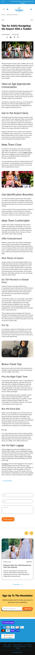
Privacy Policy (28, 644)
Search (10, 644)
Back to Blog (8, 481)
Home (3, 14)
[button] (4, 9)
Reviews (18, 648)
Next (32, 20)
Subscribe (27, 609)
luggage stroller (27, 152)
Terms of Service (7, 646)
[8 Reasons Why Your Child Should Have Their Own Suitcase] (17, 549)
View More (16, 584)
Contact (30, 646)
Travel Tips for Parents (12, 14)
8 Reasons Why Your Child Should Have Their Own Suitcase (17, 566)
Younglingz (5, 463)
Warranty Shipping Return (19, 646)
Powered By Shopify (18, 652)
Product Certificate (18, 644)
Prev (3, 20)
